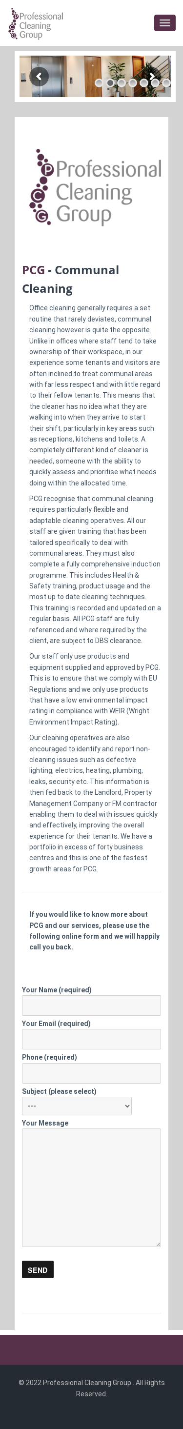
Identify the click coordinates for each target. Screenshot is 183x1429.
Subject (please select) (59, 1091)
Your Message (45, 1123)
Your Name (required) (57, 990)
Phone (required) (49, 1057)
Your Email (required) (56, 1023)
